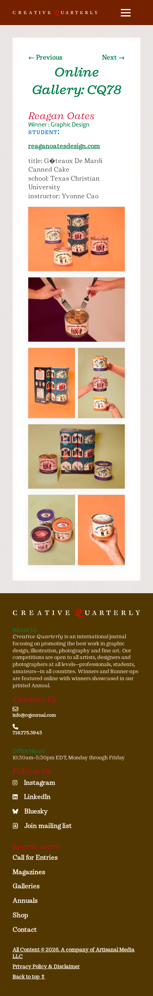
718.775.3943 (27, 732)
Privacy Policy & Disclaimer (46, 966)
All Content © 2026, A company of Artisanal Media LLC (74, 953)
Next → (113, 57)
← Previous (45, 57)
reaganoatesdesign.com (64, 146)
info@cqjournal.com (34, 715)
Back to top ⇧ (29, 977)
